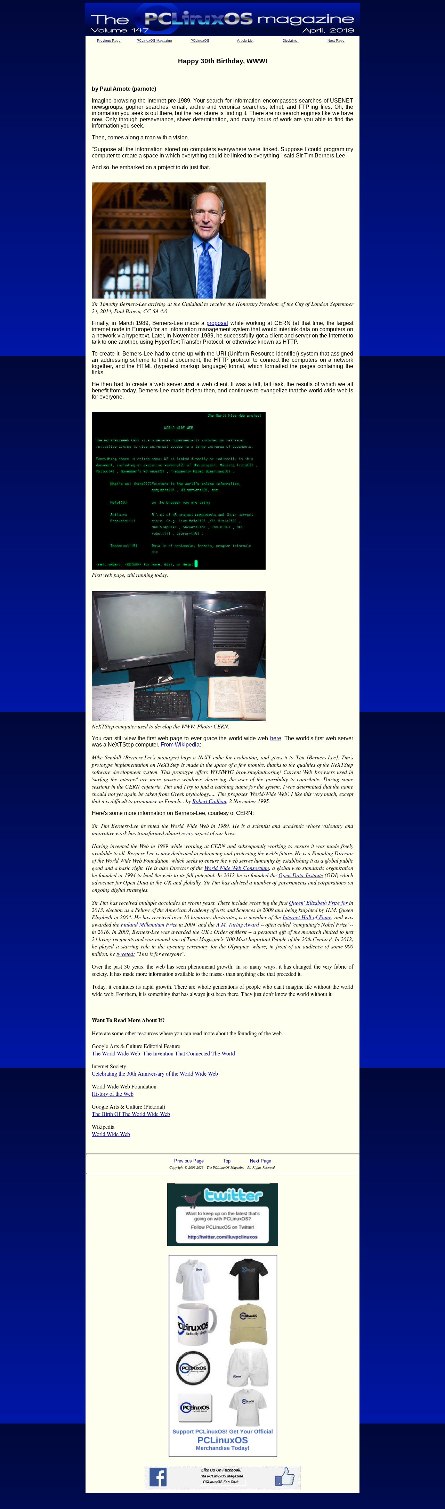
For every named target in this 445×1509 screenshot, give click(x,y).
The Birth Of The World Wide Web (131, 1113)
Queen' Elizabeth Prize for (319, 902)
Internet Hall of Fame (307, 917)
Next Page (336, 40)
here (275, 738)
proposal (217, 323)
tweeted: (125, 953)
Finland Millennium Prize (149, 924)
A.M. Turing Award (237, 924)
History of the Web (113, 1093)
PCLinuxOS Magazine (154, 40)
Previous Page (109, 40)
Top (226, 1161)
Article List (245, 40)
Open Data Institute (300, 875)
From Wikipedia (180, 745)
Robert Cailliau (209, 801)
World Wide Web (111, 1133)
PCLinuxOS (200, 40)
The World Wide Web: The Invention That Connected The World (163, 1053)
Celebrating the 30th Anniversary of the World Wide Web (155, 1073)
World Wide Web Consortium (236, 867)
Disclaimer (291, 40)
